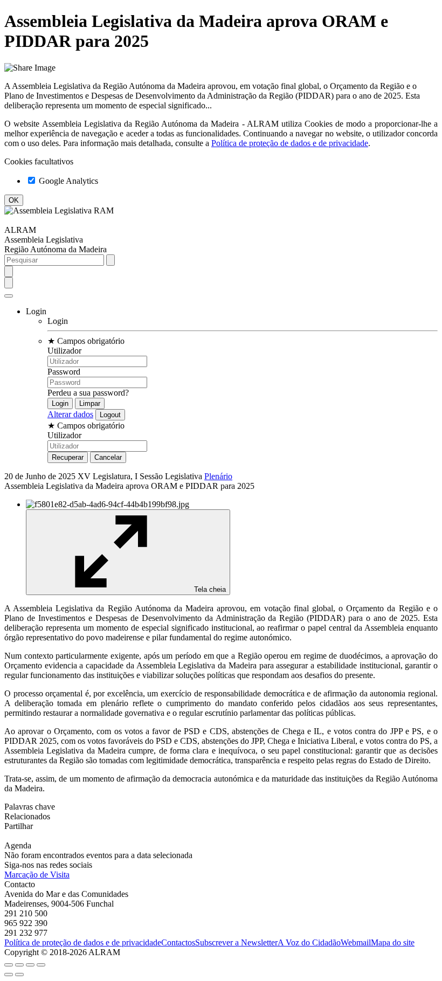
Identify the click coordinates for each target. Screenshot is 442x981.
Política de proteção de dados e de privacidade (289, 143)
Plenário (218, 476)
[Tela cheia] (30, 964)
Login (57, 321)
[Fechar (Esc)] (8, 964)
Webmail (356, 942)
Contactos (178, 942)
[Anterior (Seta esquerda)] (8, 974)
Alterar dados (70, 414)
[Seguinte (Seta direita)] (19, 974)
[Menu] (8, 296)
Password (63, 371)
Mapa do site (393, 942)
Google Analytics (67, 180)
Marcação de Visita (37, 874)
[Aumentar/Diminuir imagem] (41, 964)
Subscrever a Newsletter (236, 942)
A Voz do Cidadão (309, 942)
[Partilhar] (19, 964)
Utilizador (64, 350)
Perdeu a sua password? (88, 392)
